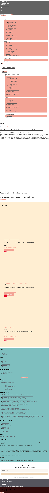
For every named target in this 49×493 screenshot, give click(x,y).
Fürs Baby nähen (5, 427)
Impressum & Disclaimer (7, 479)
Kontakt (3, 353)
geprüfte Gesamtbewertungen (10, 247)
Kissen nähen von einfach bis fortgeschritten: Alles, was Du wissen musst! (16, 400)
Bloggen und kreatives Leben (8, 382)
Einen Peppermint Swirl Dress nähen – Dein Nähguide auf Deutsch (15, 398)
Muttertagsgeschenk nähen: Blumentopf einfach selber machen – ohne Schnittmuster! (19, 417)
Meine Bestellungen (12, 25)
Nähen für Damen (9, 32)
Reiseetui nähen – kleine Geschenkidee (13, 193)
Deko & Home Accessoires (11, 51)
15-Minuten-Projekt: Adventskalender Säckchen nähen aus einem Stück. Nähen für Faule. (19, 401)
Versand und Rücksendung (7, 372)
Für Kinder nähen (5, 428)
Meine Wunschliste (11, 23)
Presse (3, 4)
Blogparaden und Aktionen (10, 386)
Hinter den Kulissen (8, 389)
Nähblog (5, 41)
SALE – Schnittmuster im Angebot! (11, 18)
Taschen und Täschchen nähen (12, 49)
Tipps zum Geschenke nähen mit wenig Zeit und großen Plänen (14, 402)
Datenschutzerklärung (31, 477)
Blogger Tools (8, 59)
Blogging (6, 385)
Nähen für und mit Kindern (11, 46)
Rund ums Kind (9, 31)
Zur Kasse (2, 492)
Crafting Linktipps (8, 387)
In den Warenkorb (9, 250)
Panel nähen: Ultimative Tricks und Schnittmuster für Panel (13, 397)
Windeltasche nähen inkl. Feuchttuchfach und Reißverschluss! (21, 130)
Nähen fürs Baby (9, 45)
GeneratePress (19, 486)
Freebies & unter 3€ (10, 38)
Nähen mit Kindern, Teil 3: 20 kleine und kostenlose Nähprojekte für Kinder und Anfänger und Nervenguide (22, 416)
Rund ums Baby (9, 29)
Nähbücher (8, 54)
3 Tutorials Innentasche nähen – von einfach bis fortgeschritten (14, 412)
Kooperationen (5, 5)
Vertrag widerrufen (24, 377)
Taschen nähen (5, 431)
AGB (3, 374)
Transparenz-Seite (17, 455)
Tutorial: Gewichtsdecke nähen (8, 406)
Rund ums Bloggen (8, 58)
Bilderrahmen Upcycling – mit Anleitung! (10, 405)
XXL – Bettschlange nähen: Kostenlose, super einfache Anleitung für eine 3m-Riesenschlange (20, 414)
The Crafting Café (8, 68)
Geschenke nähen (9, 35)
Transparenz (4, 354)
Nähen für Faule (10, 100)
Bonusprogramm (5, 3)
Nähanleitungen (9, 42)
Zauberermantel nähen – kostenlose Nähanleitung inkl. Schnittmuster (15, 404)
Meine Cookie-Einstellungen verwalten (7, 436)
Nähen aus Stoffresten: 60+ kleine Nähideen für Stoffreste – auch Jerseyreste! (17, 396)
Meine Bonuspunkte (12, 22)
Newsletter (6, 61)
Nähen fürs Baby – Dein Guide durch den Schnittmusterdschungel (15, 413)
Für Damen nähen (5, 429)
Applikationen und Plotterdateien (12, 36)
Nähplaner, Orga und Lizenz (11, 39)
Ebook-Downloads (11, 26)
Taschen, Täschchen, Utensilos (12, 33)
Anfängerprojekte (5, 423)
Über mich (4, 1)
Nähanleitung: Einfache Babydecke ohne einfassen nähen (13, 410)
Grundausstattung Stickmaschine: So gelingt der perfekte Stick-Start (15, 409)
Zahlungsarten (5, 373)
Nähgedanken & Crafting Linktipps (12, 55)
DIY (4, 56)
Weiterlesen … (3, 199)
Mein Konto (8, 20)
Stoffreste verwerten (10, 52)
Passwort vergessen (12, 28)
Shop (5, 19)
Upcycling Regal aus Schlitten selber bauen (10, 408)
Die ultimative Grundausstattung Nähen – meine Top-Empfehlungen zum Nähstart (18, 394)
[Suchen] (12, 14)
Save (6, 251)
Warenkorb (4, 362)
